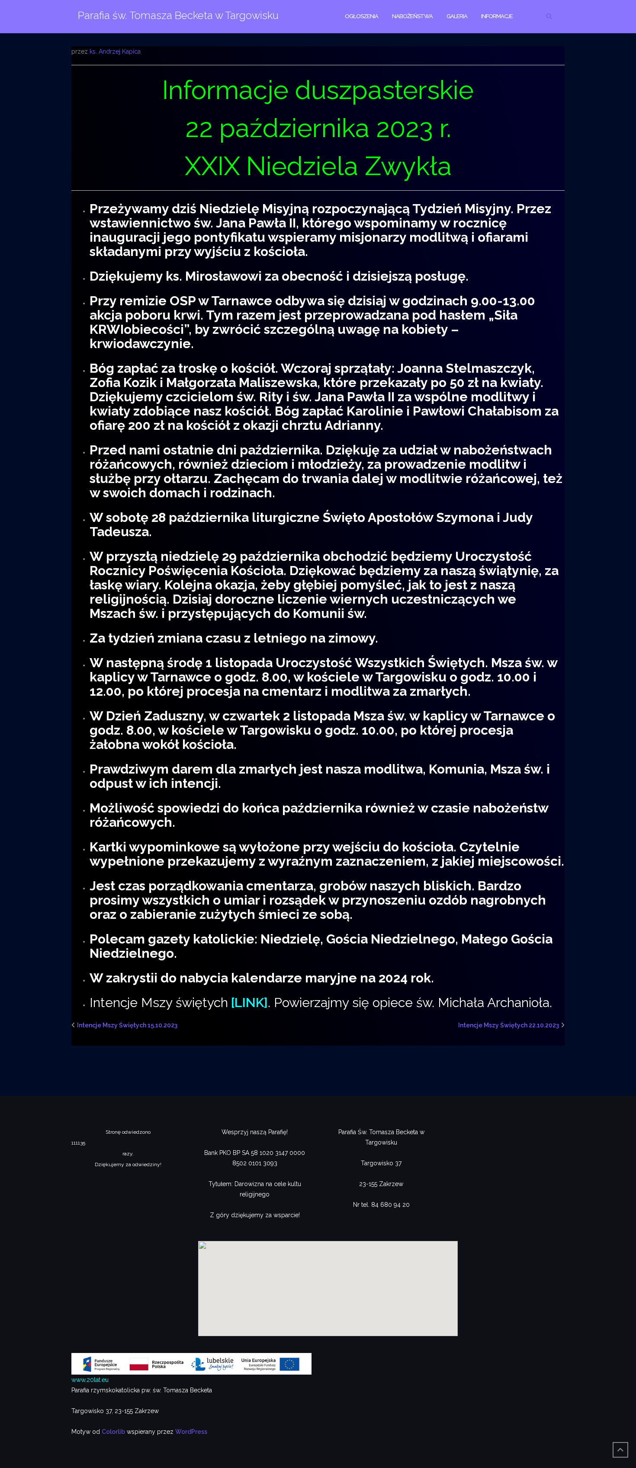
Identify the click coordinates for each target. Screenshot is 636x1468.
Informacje (497, 16)
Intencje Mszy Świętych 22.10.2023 (508, 1025)
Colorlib (113, 1431)
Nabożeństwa (412, 16)
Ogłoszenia (361, 16)
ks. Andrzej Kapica (115, 51)
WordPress (191, 1431)
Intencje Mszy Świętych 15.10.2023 (127, 1025)
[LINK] (249, 1002)
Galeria (456, 16)
